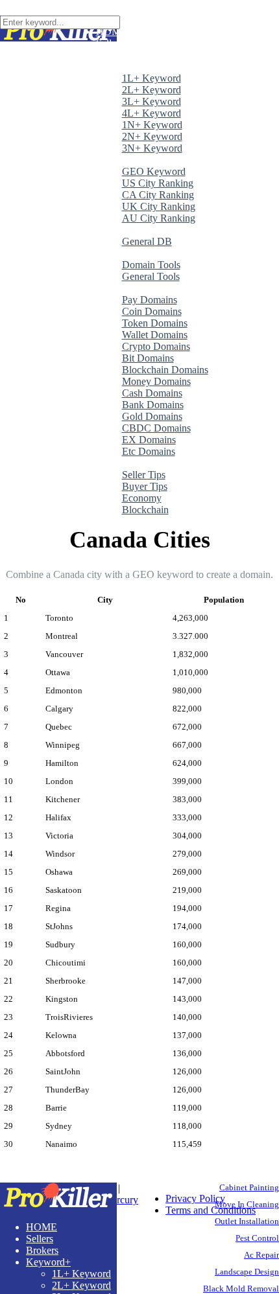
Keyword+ (48, 1261)
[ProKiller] (58, 1204)
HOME (41, 1226)
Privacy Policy (195, 1198)
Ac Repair (261, 1255)
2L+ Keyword (81, 1285)
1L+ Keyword (81, 1273)
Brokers (42, 1250)
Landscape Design (247, 1272)
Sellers (39, 1238)
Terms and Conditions (210, 1210)
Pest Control (257, 1238)
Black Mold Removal (241, 1288)
